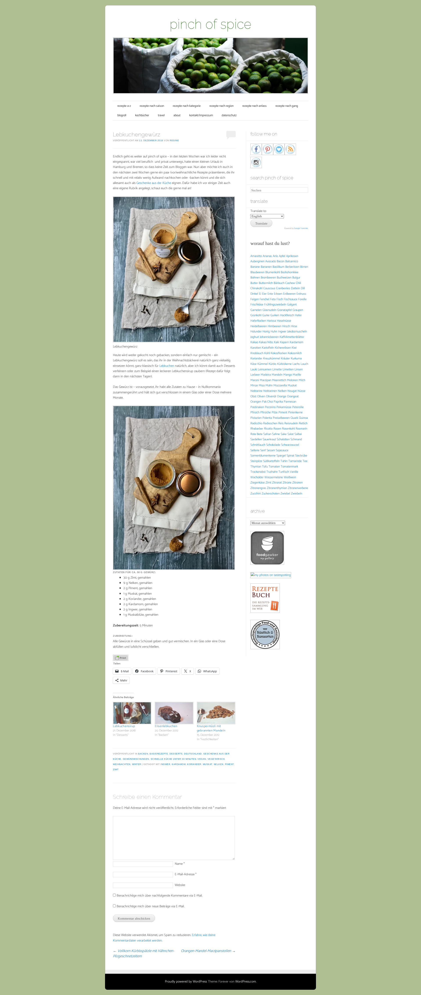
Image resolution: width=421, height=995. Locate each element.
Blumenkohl (272, 272)
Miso (262, 385)
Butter (254, 283)
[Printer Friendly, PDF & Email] (120, 657)
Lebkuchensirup (124, 726)
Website (180, 885)
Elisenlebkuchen (166, 726)
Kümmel (262, 364)
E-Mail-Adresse (185, 874)
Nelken (218, 764)
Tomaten (274, 466)
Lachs (296, 364)
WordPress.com (245, 981)
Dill (303, 288)
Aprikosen (292, 256)
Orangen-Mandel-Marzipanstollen (208, 951)
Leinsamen (264, 369)
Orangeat (293, 396)
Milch (302, 380)
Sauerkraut (269, 439)
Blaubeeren (257, 272)
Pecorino (270, 407)
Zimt (115, 769)
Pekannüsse (284, 407)
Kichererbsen (283, 347)
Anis (275, 256)
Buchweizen (284, 277)
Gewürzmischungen (136, 759)
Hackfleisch (287, 315)
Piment (229, 764)
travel (161, 115)
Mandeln (277, 374)
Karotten (255, 347)
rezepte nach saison (152, 106)
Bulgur (296, 277)
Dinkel (254, 293)
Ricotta (268, 428)
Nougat (292, 391)
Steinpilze (256, 461)
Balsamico (291, 261)
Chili (298, 283)
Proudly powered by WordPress (186, 981)
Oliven (261, 396)
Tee (305, 461)
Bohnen (255, 277)
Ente (270, 293)
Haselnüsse (284, 320)
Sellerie (254, 450)
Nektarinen (270, 391)
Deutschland (193, 753)
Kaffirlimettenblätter (292, 337)
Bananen (266, 266)
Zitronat (277, 482)
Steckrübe (301, 455)
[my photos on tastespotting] (270, 575)
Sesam (271, 450)
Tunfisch (283, 471)
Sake (284, 434)
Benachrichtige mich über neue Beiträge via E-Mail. (150, 906)
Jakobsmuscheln (297, 331)
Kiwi (294, 347)
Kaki (276, 342)
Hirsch (286, 326)
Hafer (298, 315)
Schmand (296, 439)
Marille (297, 374)
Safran (267, 434)
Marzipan (265, 380)
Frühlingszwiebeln (275, 304)
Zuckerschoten (271, 493)
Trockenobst (258, 471)
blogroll (121, 115)
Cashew (290, 283)
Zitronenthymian (277, 488)
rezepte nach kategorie (187, 106)
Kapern (284, 342)
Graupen (298, 310)
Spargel (281, 455)
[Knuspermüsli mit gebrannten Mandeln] (215, 713)
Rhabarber (256, 428)
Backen (143, 753)
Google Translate (301, 228)
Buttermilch (266, 283)
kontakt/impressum (201, 115)
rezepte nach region (221, 106)
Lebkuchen (166, 366)
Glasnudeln (269, 310)
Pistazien (256, 418)
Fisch (280, 299)
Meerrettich (279, 380)
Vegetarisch (216, 759)
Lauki (253, 369)
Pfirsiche (265, 412)
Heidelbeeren (258, 326)
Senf (263, 450)
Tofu (265, 466)
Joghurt (254, 337)
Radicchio (256, 423)
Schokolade (273, 445)
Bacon (280, 261)
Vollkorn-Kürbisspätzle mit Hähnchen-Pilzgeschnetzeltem (143, 953)
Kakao (254, 342)
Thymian (255, 466)
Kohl (267, 353)
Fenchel (264, 299)
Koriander (194, 764)
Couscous (269, 288)
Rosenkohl (288, 428)
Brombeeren (268, 277)
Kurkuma (296, 358)
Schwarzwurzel (290, 445)
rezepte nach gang (286, 106)
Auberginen (257, 261)
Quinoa (303, 418)
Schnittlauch (257, 445)
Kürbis (272, 364)
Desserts (175, 753)
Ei (260, 293)
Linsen (298, 369)
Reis (281, 423)
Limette (277, 369)
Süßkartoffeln (271, 461)
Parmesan (290, 401)
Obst (253, 396)
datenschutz (229, 115)
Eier (264, 293)
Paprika (278, 401)
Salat (290, 434)
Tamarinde (295, 461)
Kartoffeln (268, 347)
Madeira (266, 374)
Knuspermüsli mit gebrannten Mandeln (211, 728)
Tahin (283, 461)
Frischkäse (256, 304)
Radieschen (270, 423)
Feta (273, 299)
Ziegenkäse (257, 482)
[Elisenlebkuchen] (173, 713)
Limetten (288, 369)
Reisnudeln (291, 423)
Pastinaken (257, 407)
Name (180, 864)
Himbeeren (274, 326)
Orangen (255, 401)
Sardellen (256, 439)
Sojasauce (282, 450)
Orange (281, 396)
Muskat (207, 764)
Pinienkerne (295, 412)
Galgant (292, 304)
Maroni (254, 380)
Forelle (302, 299)
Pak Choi (267, 401)
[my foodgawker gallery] (267, 564)
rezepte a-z (124, 106)
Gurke (265, 315)
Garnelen (256, 310)
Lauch (304, 364)
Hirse (294, 326)
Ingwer (165, 764)
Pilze (275, 412)
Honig (266, 331)
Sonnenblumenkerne (263, 455)
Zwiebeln (296, 493)
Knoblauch (256, 353)
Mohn (269, 385)
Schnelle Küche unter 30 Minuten (173, 759)
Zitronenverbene (298, 488)
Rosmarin (301, 428)
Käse (253, 364)
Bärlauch (279, 283)
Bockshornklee (289, 272)
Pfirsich (254, 412)
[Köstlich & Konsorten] (265, 648)
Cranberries (283, 288)
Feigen (254, 299)
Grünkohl (255, 315)
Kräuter (285, 358)
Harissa (271, 320)
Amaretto (256, 256)
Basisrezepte (159, 753)
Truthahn (272, 471)
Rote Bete (256, 434)
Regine (174, 140)
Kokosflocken (279, 353)
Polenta (267, 418)
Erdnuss (301, 293)
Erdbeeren (289, 293)
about (176, 115)
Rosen (277, 428)
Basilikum (278, 266)
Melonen (292, 380)
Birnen (304, 266)
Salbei (298, 434)
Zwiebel (285, 493)
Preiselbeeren (281, 418)
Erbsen (278, 293)
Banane (255, 266)
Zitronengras (258, 488)
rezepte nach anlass (254, 106)
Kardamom (179, 764)
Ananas (267, 256)
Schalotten (283, 439)
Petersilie (298, 407)
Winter (136, 764)
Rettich (303, 423)
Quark (294, 418)
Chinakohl (256, 288)
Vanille (294, 471)
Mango (287, 374)
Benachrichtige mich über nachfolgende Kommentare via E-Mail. (159, 895)
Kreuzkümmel (271, 358)
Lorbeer (255, 374)
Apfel (282, 256)
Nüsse (301, 391)
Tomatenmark (289, 466)
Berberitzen (292, 266)
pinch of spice (210, 24)
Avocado (270, 261)
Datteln (295, 288)
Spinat (290, 455)
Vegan (202, 759)
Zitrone (287, 482)
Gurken (274, 315)
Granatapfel (284, 310)
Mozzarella (280, 385)
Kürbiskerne (284, 364)
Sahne (276, 434)
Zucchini (255, 493)
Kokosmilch (295, 353)
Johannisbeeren (269, 337)
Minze (254, 385)
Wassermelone (273, 477)
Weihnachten (121, 764)
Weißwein (290, 477)
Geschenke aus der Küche (153, 183)
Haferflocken (258, 320)
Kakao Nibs (266, 342)
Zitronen (297, 482)
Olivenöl (271, 396)
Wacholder (257, 477)
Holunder (256, 331)
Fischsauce (290, 299)
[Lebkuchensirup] (131, 713)
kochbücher (142, 115)
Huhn (274, 331)
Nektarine (256, 391)
